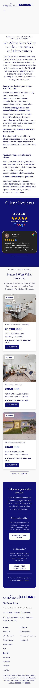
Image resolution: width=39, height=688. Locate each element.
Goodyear (14, 680)
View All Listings (19, 474)
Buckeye (7, 680)
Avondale (32, 678)
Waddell (27, 683)
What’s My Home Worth (19, 536)
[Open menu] (4, 10)
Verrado (18, 683)
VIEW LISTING (12, 347)
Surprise (11, 683)
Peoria (32, 680)
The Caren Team (10, 603)
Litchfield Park (24, 680)
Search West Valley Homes (19, 567)
